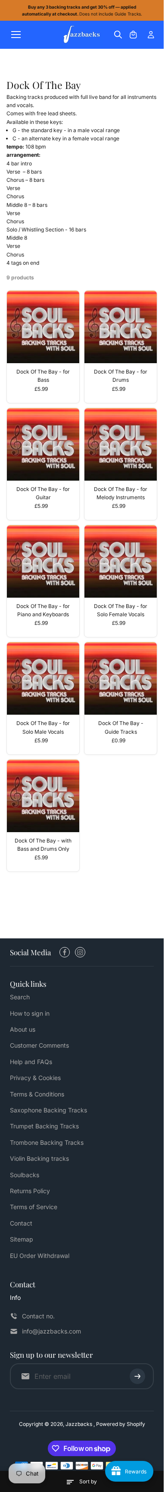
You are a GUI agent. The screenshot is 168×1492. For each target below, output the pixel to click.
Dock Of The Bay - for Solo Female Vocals (120, 610)
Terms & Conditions (37, 1094)
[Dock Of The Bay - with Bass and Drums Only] (43, 796)
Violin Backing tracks (39, 1158)
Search (20, 997)
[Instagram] (80, 952)
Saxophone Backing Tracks (48, 1110)
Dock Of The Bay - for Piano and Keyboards (43, 610)
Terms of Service (33, 1206)
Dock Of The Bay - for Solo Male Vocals (43, 727)
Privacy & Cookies (35, 1077)
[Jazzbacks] (81, 35)
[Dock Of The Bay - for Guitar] (43, 444)
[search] (118, 34)
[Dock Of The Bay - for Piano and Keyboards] (43, 561)
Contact (21, 1223)
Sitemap (21, 1239)
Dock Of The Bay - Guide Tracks (120, 727)
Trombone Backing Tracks (47, 1142)
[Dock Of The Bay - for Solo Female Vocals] (120, 561)
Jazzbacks (79, 1424)
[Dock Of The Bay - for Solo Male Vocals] (43, 678)
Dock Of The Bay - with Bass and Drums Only (43, 844)
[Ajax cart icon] (133, 34)
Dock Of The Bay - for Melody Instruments (120, 493)
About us (22, 1029)
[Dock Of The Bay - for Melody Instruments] (120, 444)
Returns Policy (30, 1190)
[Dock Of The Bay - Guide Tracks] (120, 678)
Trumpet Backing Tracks (44, 1126)
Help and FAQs (31, 1061)
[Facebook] (64, 952)
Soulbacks (24, 1174)
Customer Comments (39, 1045)
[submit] (137, 1376)
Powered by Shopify (120, 1424)
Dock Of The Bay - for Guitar (43, 493)
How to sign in (30, 1013)
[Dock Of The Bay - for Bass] (43, 327)
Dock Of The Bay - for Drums (120, 375)
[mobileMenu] (15, 34)
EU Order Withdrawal (39, 1255)
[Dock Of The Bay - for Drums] (120, 327)
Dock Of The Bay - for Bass (43, 375)
